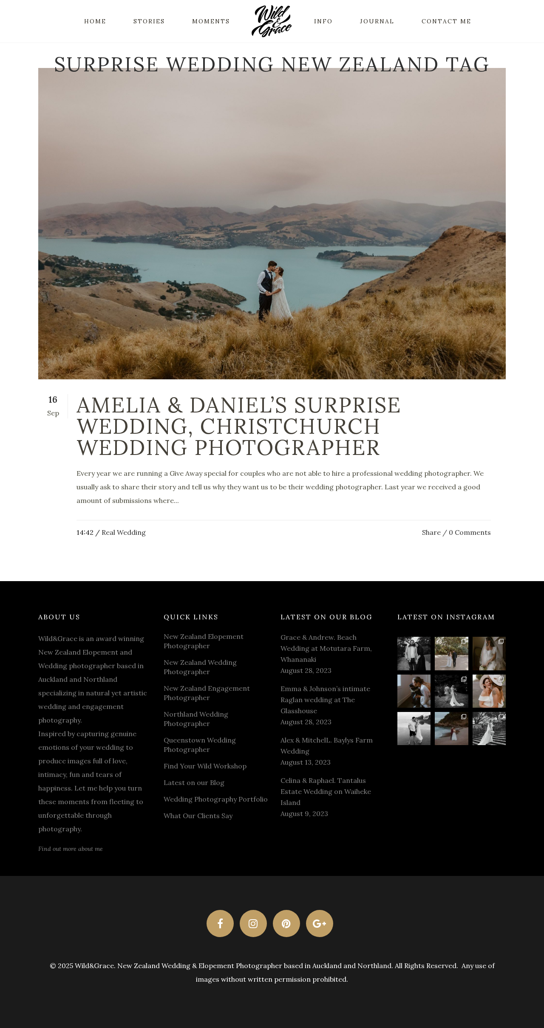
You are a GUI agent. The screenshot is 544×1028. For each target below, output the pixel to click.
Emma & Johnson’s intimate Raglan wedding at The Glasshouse (325, 699)
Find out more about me (70, 849)
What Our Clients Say (198, 815)
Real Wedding (124, 532)
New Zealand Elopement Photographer (204, 641)
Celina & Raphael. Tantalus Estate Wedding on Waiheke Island (325, 791)
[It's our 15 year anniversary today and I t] (414, 653)
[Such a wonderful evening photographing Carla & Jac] (414, 728)
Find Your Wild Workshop (205, 766)
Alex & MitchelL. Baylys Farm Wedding (326, 745)
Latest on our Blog (194, 782)
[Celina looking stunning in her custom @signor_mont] (489, 653)
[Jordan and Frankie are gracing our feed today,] (414, 691)
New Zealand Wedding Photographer (200, 667)
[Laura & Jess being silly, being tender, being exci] (489, 691)
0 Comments (470, 532)
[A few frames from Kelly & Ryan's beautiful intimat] (451, 728)
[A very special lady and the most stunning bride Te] (489, 728)
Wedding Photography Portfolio (216, 799)
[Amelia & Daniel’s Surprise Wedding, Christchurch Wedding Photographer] (272, 223)
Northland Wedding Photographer (196, 719)
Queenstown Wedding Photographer (200, 745)
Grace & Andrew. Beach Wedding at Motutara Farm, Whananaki (326, 648)
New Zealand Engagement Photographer (207, 693)
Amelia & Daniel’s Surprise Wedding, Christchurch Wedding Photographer (238, 426)
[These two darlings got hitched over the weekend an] (451, 653)
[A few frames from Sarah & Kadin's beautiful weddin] (451, 691)
